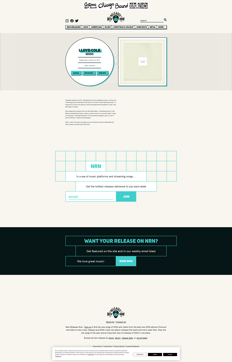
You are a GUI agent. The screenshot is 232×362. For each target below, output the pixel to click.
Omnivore (92, 65)
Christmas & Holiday (123, 27)
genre (111, 337)
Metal (153, 27)
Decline (155, 354)
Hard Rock (141, 27)
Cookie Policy (107, 346)
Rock (85, 27)
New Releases (74, 27)
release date (127, 337)
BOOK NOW (126, 261)
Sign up (87, 327)
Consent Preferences (132, 346)
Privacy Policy (97, 346)
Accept (170, 354)
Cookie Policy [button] (91, 354)
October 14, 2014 (94, 60)
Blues (108, 27)
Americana (96, 27)
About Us (110, 321)
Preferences (140, 354)
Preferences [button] (58, 356)
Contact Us (121, 321)
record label (141, 337)
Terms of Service (119, 346)
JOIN (126, 196)
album (118, 337)
